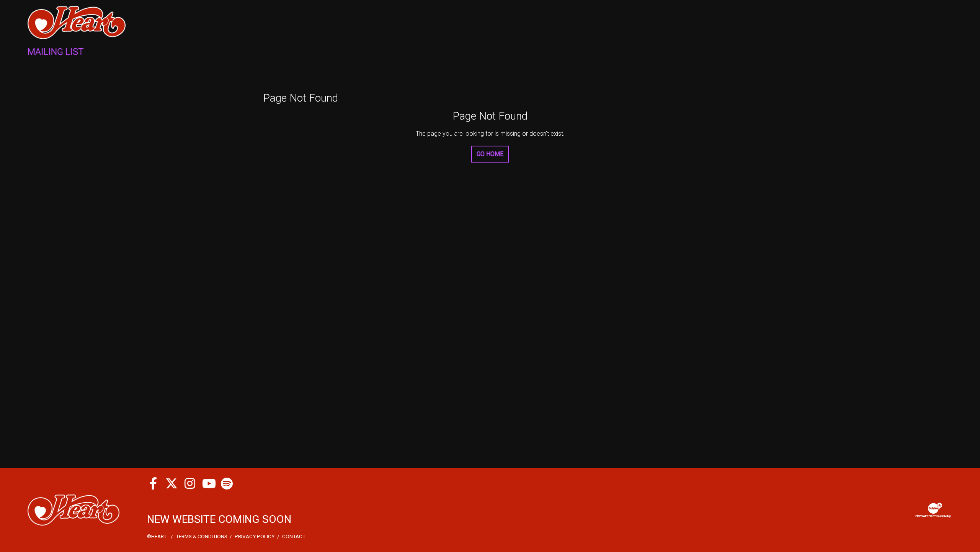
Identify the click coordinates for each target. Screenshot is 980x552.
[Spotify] (226, 483)
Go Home (490, 154)
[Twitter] (171, 483)
